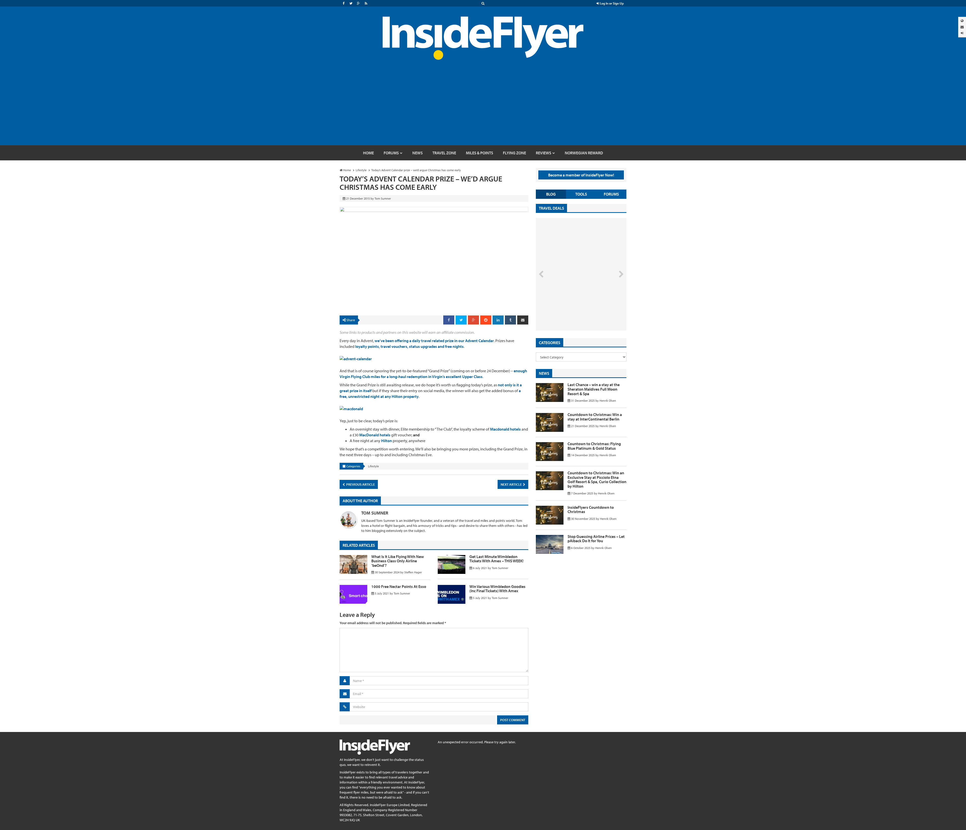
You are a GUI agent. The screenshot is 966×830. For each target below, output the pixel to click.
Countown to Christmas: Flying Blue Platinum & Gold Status (594, 446)
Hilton (386, 440)
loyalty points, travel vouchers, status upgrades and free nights (409, 346)
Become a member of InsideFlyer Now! (581, 174)
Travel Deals (551, 208)
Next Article (511, 484)
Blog (551, 194)
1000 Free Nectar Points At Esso (398, 586)
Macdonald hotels (505, 429)
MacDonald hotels (374, 434)
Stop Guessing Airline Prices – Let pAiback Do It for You (596, 538)
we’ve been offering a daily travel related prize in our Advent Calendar (434, 340)
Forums (611, 194)
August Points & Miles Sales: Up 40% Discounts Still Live (570, 311)
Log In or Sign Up (611, 3)
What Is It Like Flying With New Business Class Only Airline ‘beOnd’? (397, 561)
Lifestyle (373, 466)
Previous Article (360, 484)
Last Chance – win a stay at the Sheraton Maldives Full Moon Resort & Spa (594, 389)
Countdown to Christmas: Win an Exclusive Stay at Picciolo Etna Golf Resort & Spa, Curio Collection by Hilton (597, 479)
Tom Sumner (374, 513)
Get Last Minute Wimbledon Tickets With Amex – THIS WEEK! (496, 559)
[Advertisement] (483, 107)
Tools (581, 194)
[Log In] (962, 33)
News (544, 373)
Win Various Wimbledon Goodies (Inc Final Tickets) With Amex (497, 588)
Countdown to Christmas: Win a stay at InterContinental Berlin (595, 417)
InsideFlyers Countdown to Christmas (591, 509)
